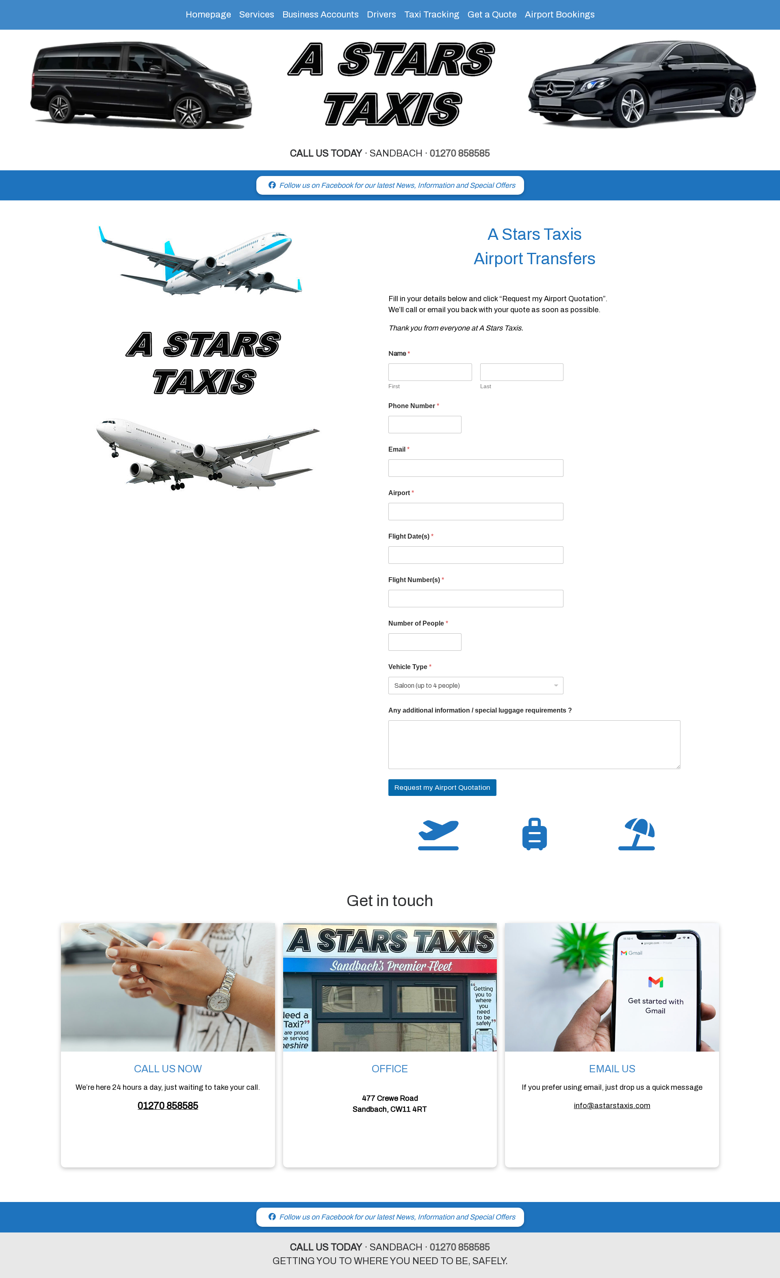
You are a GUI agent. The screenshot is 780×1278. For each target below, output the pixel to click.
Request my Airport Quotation (442, 787)
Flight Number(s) (416, 579)
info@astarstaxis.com (612, 1106)
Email (399, 449)
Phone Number (413, 405)
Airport (401, 492)
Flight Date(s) (410, 536)
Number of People (418, 623)
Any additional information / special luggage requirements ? (480, 710)
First (394, 386)
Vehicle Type (409, 666)
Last (485, 386)
